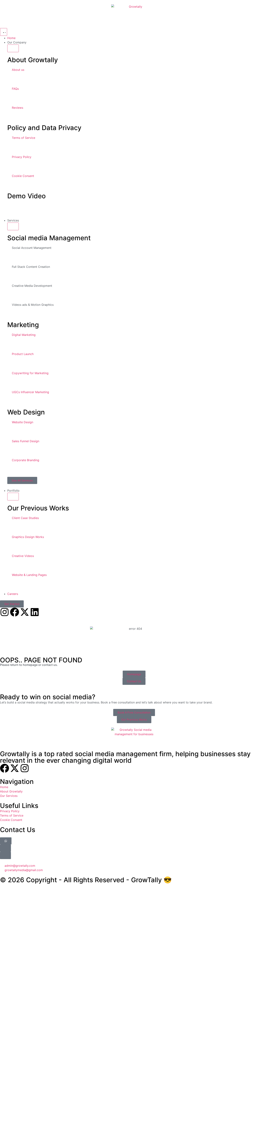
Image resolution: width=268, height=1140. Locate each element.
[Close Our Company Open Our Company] (13, 48)
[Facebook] (14, 612)
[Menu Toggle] (3, 32)
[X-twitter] (24, 612)
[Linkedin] (34, 612)
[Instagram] (4, 612)
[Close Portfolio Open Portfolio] (13, 496)
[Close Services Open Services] (13, 226)
